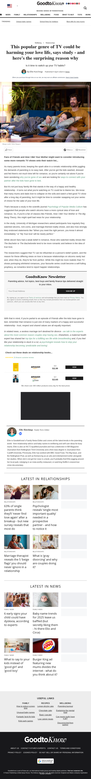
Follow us (70, 150)
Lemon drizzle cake (45, 706)
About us (15, 748)
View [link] (74, 367)
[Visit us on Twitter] (69, 3)
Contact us (52, 748)
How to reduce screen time (25, 707)
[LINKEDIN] (21, 433)
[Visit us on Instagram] (71, 3)
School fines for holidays (49, 21)
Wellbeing (45, 15)
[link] (15, 367)
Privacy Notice (75, 298)
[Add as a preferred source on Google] (45, 761)
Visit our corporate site (75, 771)
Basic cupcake (45, 715)
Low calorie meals (45, 719)
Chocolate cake (45, 711)
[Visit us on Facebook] (67, 3)
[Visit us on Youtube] (79, 3)
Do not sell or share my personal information (61, 752)
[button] (45, 366)
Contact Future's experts (33, 748)
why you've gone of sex (31, 177)
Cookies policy (30, 752)
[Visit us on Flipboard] (75, 3)
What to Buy (68, 15)
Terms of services (35, 298)
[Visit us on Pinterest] (73, 3)
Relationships (30, 15)
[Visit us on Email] (77, 3)
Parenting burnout (65, 706)
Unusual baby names (26, 712)
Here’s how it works (72, 77)
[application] (45, 406)
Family (17, 15)
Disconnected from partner (65, 724)
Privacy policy (14, 752)
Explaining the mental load (65, 711)
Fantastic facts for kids (25, 717)
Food (56, 15)
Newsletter (82, 150)
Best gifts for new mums (76, 21)
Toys (79, 15)
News (8, 15)
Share (10, 150)
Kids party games (25, 721)
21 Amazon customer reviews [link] (24, 357)
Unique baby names (23, 21)
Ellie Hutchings (36, 71)
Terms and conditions (70, 748)
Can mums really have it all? (65, 718)
